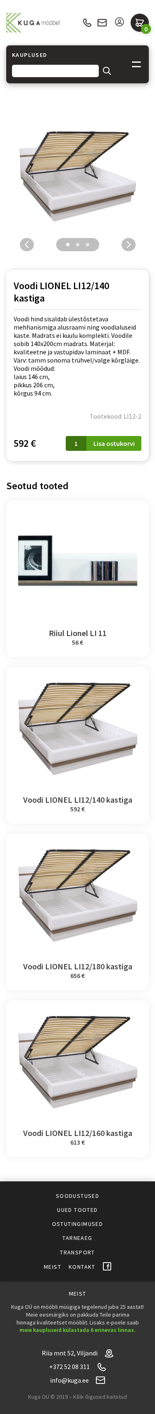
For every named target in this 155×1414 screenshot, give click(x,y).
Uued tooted (77, 1210)
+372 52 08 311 (87, 23)
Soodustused (77, 1196)
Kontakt (82, 1267)
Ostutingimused (77, 1224)
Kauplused (30, 55)
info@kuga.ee (102, 23)
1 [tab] (67, 244)
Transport (77, 1252)
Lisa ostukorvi (114, 443)
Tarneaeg (77, 1238)
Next (129, 244)
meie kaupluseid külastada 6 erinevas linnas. (77, 1330)
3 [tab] (87, 244)
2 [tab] (77, 244)
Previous (27, 244)
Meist (52, 1267)
